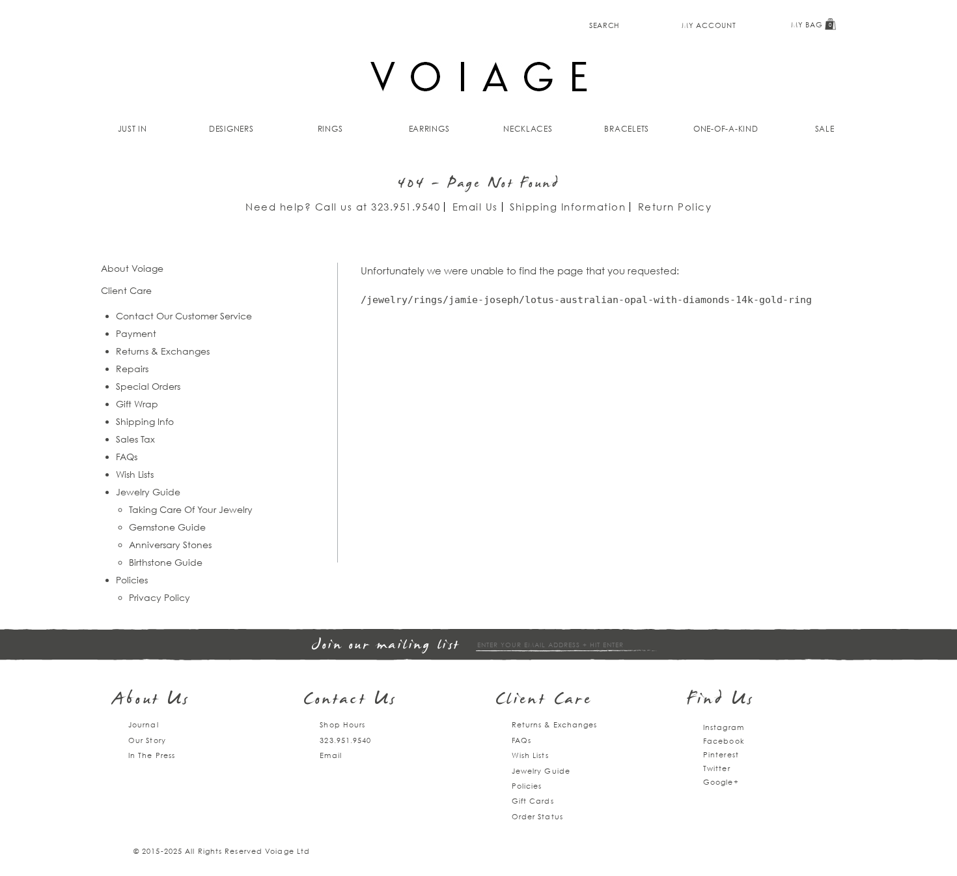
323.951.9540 (405, 206)
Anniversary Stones (170, 544)
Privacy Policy (159, 597)
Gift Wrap (137, 403)
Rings (330, 129)
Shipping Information (568, 206)
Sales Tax (135, 439)
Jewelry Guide (148, 491)
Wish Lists (135, 474)
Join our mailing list (386, 645)
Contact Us (350, 700)
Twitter (716, 768)
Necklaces (528, 129)
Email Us (475, 206)
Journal (143, 724)
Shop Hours (342, 724)
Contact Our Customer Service (184, 315)
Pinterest (721, 754)
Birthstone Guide (165, 562)
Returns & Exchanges (163, 351)
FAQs (126, 456)
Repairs (132, 368)
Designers (231, 129)
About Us (151, 700)
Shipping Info (145, 421)
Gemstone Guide (167, 527)
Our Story (147, 740)
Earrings (429, 129)
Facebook (724, 741)
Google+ (721, 782)
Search (604, 25)
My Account (709, 25)
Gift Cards (533, 800)
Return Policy (675, 206)
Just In (132, 129)
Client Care (543, 700)
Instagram (723, 727)
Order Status (537, 816)
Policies (132, 579)
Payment (136, 333)
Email (331, 755)
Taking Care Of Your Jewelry (191, 509)
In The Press (151, 755)
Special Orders (148, 386)
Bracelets (626, 129)
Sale (825, 129)
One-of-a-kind (725, 129)
